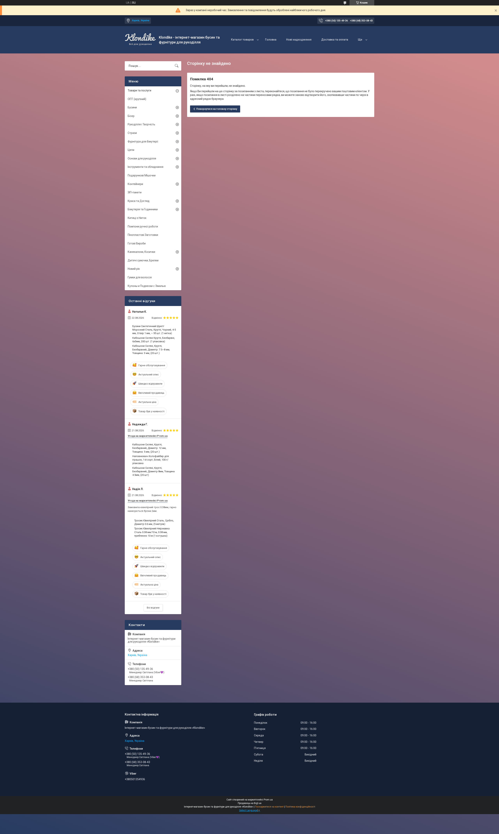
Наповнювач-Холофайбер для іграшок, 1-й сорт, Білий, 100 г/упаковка (150, 460)
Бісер (131, 116)
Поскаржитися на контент (269, 806)
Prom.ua (268, 799)
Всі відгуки (153, 607)
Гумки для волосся (140, 277)
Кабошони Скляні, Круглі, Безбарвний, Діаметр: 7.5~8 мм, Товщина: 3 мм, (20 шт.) (151, 349)
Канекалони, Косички (141, 251)
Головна (270, 39)
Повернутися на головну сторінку (216, 108)
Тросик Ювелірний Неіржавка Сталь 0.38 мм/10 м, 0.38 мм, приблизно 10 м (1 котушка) (152, 532)
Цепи (131, 149)
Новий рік (134, 268)
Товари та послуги (139, 90)
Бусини (132, 107)
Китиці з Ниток (137, 217)
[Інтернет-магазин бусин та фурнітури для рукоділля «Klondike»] (140, 39)
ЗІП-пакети (135, 192)
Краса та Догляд (139, 201)
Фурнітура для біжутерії (143, 141)
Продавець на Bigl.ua (249, 803)
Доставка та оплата (334, 39)
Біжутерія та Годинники (143, 209)
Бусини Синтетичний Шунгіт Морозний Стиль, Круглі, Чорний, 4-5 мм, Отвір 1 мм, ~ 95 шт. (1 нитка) (154, 330)
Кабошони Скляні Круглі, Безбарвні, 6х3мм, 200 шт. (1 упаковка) (153, 339)
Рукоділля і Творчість (141, 124)
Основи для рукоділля (142, 158)
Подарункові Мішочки (142, 175)
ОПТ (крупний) (137, 99)
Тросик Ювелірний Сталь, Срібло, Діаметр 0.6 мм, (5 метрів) (154, 522)
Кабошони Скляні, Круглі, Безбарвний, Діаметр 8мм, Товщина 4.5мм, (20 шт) (153, 471)
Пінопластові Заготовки (143, 234)
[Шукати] (176, 66)
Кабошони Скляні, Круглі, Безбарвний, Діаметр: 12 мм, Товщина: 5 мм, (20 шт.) (149, 448)
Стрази (132, 132)
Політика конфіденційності (300, 806)
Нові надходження (298, 39)
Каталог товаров (242, 39)
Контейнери (135, 184)
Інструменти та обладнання (145, 166)
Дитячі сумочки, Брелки (143, 260)
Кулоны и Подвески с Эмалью (147, 285)
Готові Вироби (137, 243)
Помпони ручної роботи (143, 226)
